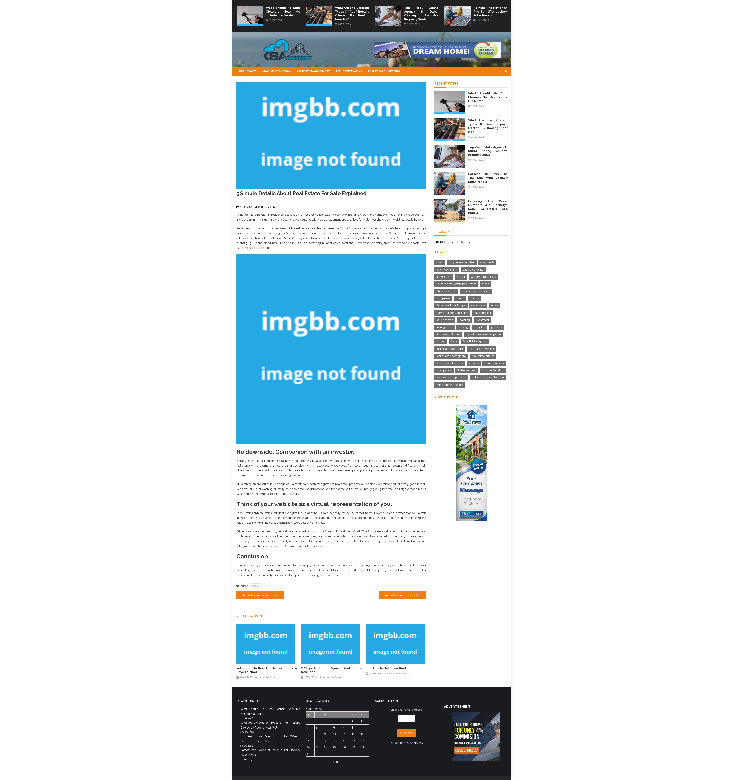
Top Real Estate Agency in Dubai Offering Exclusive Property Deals (421, 13)
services (473, 363)
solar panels (444, 370)
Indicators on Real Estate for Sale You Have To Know (266, 670)
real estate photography (451, 356)
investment (482, 320)
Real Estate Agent (349, 71)
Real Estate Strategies (449, 363)
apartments (487, 262)
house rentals (444, 320)
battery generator (473, 269)
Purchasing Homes (448, 334)
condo (460, 298)
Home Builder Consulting (452, 312)
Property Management (313, 71)
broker (461, 276)
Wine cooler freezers (449, 384)
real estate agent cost (449, 348)
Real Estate (247, 71)
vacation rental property (451, 377)
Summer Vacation (493, 370)
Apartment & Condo (276, 71)
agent (439, 262)
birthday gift (443, 276)
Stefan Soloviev (466, 370)
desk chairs (478, 305)
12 (325, 733)
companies (443, 298)
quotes (440, 341)
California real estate (483, 276)
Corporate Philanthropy (451, 305)
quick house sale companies (483, 334)
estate (255, 585)
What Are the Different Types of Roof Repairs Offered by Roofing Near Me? (352, 13)
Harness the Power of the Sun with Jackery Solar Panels (490, 11)
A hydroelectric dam (462, 262)
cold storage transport (476, 291)
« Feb (335, 761)
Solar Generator (494, 363)
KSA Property (415, 742)
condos (475, 298)
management (444, 327)
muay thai (480, 327)
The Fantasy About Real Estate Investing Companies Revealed (262, 595)
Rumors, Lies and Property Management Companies (404, 595)
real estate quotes (483, 356)
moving (463, 327)
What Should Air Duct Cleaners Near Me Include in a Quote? (283, 11)
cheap (485, 284)
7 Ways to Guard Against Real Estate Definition (331, 670)
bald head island (446, 269)
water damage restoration (488, 377)
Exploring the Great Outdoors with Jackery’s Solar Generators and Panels (488, 207)
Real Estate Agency (475, 341)
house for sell (482, 312)
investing (464, 320)
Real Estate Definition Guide (387, 668)
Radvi (454, 341)
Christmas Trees (446, 291)
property (496, 327)
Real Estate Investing (384, 71)
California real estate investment (456, 284)
